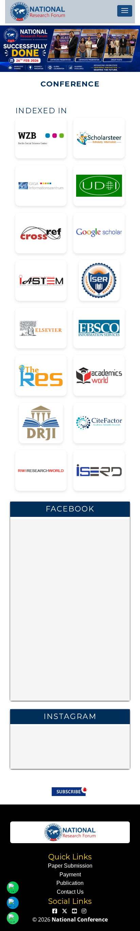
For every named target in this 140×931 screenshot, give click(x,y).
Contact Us (70, 892)
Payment (70, 874)
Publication (70, 883)
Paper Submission (70, 866)
